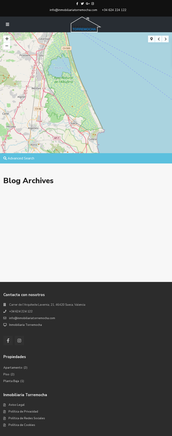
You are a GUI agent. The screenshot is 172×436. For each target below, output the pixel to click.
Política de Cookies (22, 425)
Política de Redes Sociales (27, 418)
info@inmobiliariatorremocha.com (73, 10)
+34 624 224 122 (114, 10)
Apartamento (12, 368)
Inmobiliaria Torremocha (25, 325)
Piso (6, 374)
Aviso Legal (17, 405)
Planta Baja (11, 381)
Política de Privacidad (23, 412)
